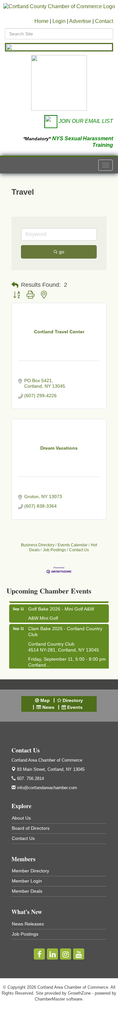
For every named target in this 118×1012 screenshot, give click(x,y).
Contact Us (79, 550)
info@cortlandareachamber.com (46, 787)
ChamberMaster (50, 999)
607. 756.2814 (30, 778)
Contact (104, 21)
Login (59, 21)
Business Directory (37, 545)
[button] (14, 285)
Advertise (80, 21)
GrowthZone (79, 993)
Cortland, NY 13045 (51, 769)
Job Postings (54, 550)
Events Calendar (73, 545)
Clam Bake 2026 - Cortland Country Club (65, 629)
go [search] (61, 251)
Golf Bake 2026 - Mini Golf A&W (61, 606)
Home (41, 21)
